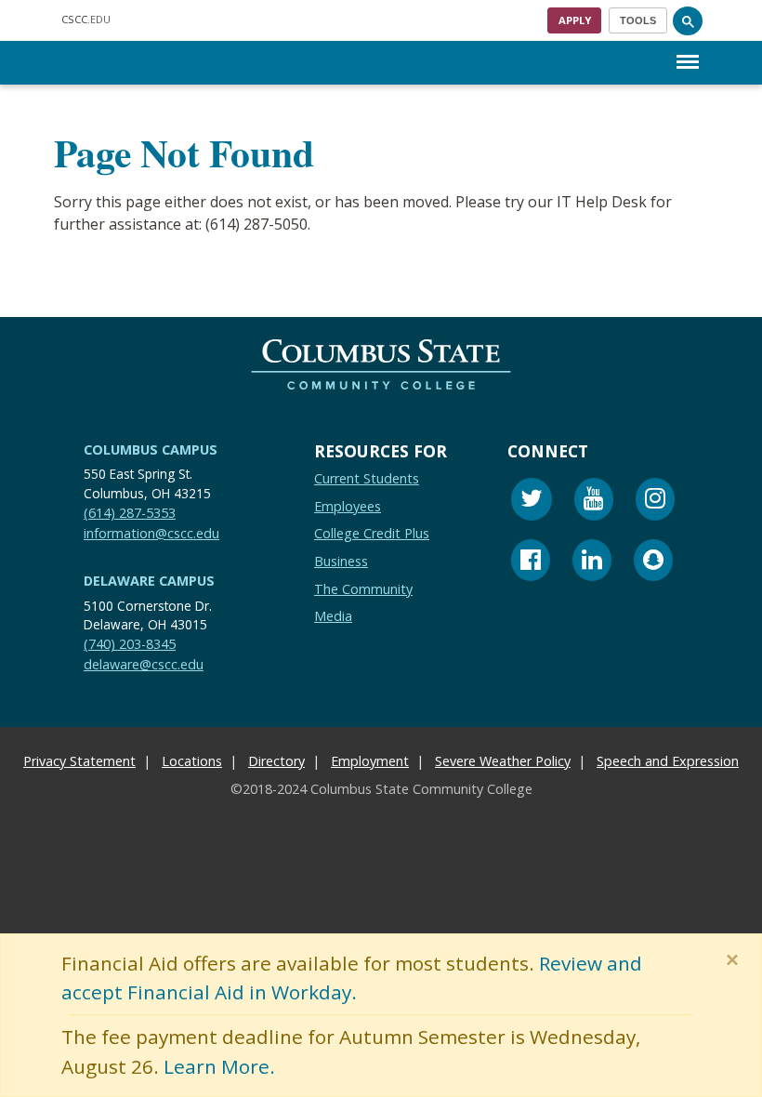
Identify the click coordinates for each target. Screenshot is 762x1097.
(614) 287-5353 (130, 513)
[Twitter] (531, 501)
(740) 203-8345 (130, 644)
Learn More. (219, 1066)
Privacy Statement (79, 760)
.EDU (86, 19)
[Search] (687, 20)
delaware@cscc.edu (144, 664)
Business (341, 561)
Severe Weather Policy (503, 760)
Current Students (366, 478)
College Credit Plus (371, 533)
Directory (276, 760)
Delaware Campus (149, 580)
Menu (688, 47)
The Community (363, 588)
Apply (574, 20)
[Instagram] (655, 501)
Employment (370, 760)
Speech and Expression (668, 760)
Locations (192, 760)
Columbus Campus (150, 449)
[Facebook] (530, 563)
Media (333, 616)
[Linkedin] (592, 563)
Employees (347, 506)
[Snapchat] (653, 563)
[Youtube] (594, 501)
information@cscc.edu (151, 533)
